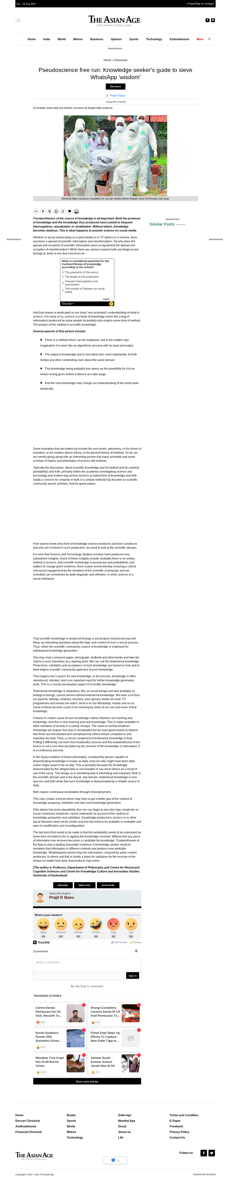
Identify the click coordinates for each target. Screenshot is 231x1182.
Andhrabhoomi (25, 1126)
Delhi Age (124, 1115)
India (46, 39)
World (62, 39)
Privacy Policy (179, 1132)
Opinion (116, 39)
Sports (133, 39)
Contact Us (177, 1137)
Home (32, 39)
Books (71, 1115)
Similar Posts (162, 224)
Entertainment (179, 39)
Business (96, 39)
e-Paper (191, 3)
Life (120, 1137)
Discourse (115, 86)
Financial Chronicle (28, 1132)
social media (108, 885)
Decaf (122, 1126)
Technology (154, 39)
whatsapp (63, 885)
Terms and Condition (184, 1115)
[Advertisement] (87, 419)
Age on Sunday (204, 3)
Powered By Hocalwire (204, 1174)
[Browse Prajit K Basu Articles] (40, 897)
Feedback (176, 1126)
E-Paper (175, 1120)
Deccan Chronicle (27, 1120)
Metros (78, 39)
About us (124, 1132)
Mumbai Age (126, 1120)
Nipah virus (85, 885)
